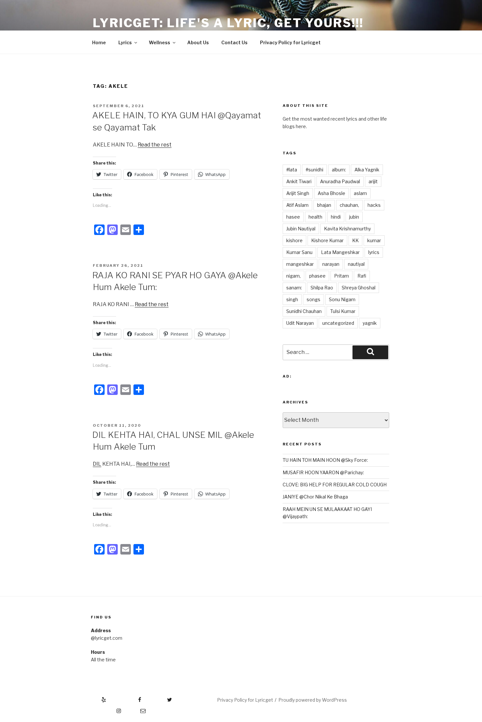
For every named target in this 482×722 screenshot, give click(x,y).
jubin (354, 217)
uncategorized (338, 323)
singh (292, 299)
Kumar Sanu (299, 252)
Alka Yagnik (366, 169)
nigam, (293, 276)
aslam (360, 193)
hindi (336, 217)
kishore (294, 240)
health (315, 217)
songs (313, 299)
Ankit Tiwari (298, 181)
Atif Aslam (297, 205)
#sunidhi (314, 169)
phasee (317, 276)
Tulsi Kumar (342, 311)
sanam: (294, 287)
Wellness (159, 42)
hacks (374, 205)
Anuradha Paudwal (340, 181)
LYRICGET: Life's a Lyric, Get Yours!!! (228, 23)
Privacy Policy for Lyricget (290, 42)
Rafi (361, 276)
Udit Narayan (300, 323)
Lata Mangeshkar (340, 252)
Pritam (341, 276)
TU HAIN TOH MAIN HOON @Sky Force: (325, 460)
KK (355, 240)
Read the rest (154, 145)
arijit (373, 181)
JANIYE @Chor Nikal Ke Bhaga (315, 496)
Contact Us (234, 42)
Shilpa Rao (322, 287)
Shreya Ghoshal (358, 287)
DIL (97, 464)
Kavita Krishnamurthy (347, 228)
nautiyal (356, 264)
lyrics (373, 252)
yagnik (370, 323)
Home (99, 42)
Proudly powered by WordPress (312, 700)
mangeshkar (300, 264)
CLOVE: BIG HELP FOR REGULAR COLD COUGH (335, 484)
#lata (291, 169)
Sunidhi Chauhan (304, 311)
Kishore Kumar (327, 240)
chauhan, (349, 205)
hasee (293, 217)
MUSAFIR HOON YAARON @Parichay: (323, 472)
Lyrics (125, 42)
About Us (198, 42)
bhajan (324, 205)
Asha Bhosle (331, 193)
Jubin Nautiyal (300, 228)
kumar (374, 240)
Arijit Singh (297, 193)
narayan (330, 264)
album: (339, 169)
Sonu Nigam (342, 299)
